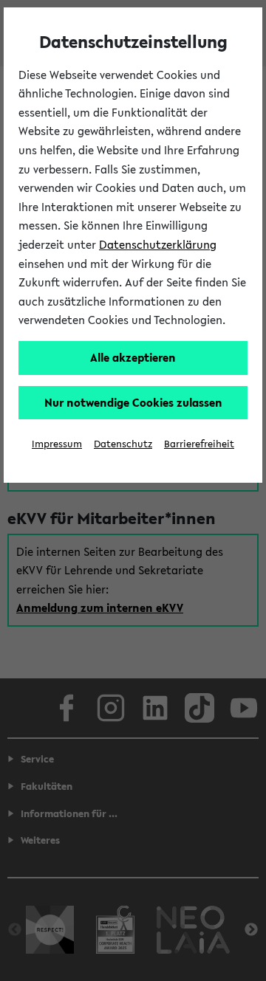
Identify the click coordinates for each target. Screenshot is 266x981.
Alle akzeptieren (133, 357)
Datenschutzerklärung (157, 244)
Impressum (57, 444)
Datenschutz (123, 444)
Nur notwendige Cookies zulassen (133, 402)
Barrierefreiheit (199, 444)
